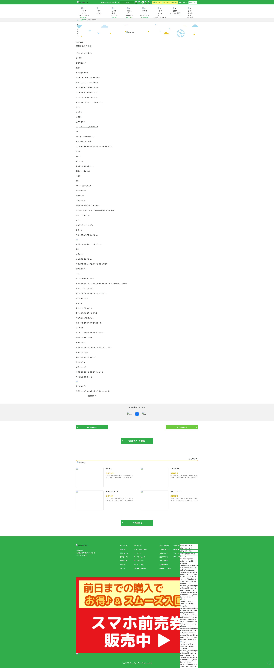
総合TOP (104, 2)
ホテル (110, 2)
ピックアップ (138, 545)
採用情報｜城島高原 (140, 568)
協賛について (163, 553)
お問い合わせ (163, 565)
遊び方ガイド (124, 557)
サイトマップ (177, 553)
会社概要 (176, 549)
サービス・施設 (139, 565)
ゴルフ (116, 2)
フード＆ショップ (139, 557)
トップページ (124, 545)
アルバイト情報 (164, 545)
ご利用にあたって (165, 549)
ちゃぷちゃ (137, 553)
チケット (122, 565)
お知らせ (122, 549)
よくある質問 (163, 561)
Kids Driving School (140, 549)
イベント (122, 568)
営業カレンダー (125, 553)
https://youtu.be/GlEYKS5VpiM (87, 127)
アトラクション (139, 561)
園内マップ (123, 561)
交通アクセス (163, 557)
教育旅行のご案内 (165, 568)
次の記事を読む (182, 427)
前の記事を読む (92, 427)
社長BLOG (83, 19)
